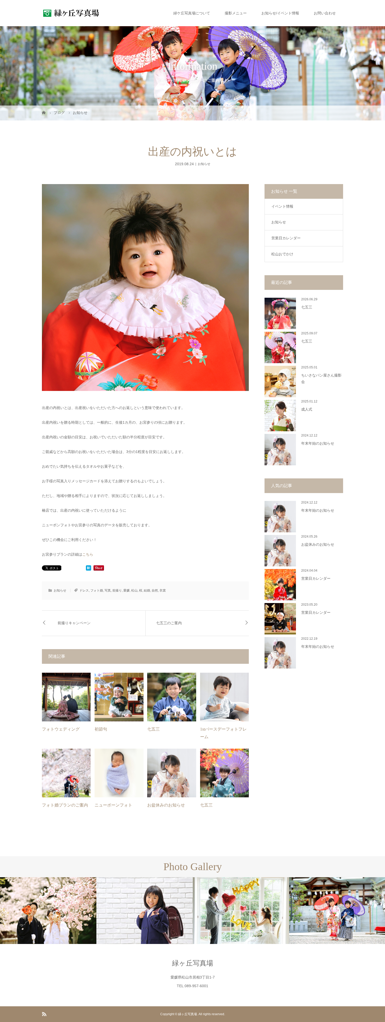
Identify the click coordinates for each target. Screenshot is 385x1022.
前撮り (117, 590)
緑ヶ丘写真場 (192, 963)
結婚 (147, 590)
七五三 (153, 729)
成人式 (306, 409)
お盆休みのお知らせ (166, 805)
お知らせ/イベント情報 (280, 13)
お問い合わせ (325, 13)
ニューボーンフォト (113, 805)
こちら (87, 554)
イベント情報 (282, 206)
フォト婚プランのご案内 (65, 805)
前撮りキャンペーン (74, 623)
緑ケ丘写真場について (191, 13)
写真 (107, 590)
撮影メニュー (236, 13)
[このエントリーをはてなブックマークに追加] (88, 568)
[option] (48, 910)
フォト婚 (96, 590)
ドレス (84, 590)
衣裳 (163, 590)
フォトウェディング (61, 729)
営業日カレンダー (286, 238)
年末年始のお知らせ (317, 443)
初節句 (101, 729)
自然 (155, 590)
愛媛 (126, 590)
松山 (134, 590)
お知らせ (204, 164)
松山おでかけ (282, 254)
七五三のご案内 (169, 623)
